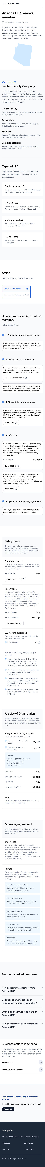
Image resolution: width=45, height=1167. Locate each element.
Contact (5, 1149)
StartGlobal (29, 1149)
